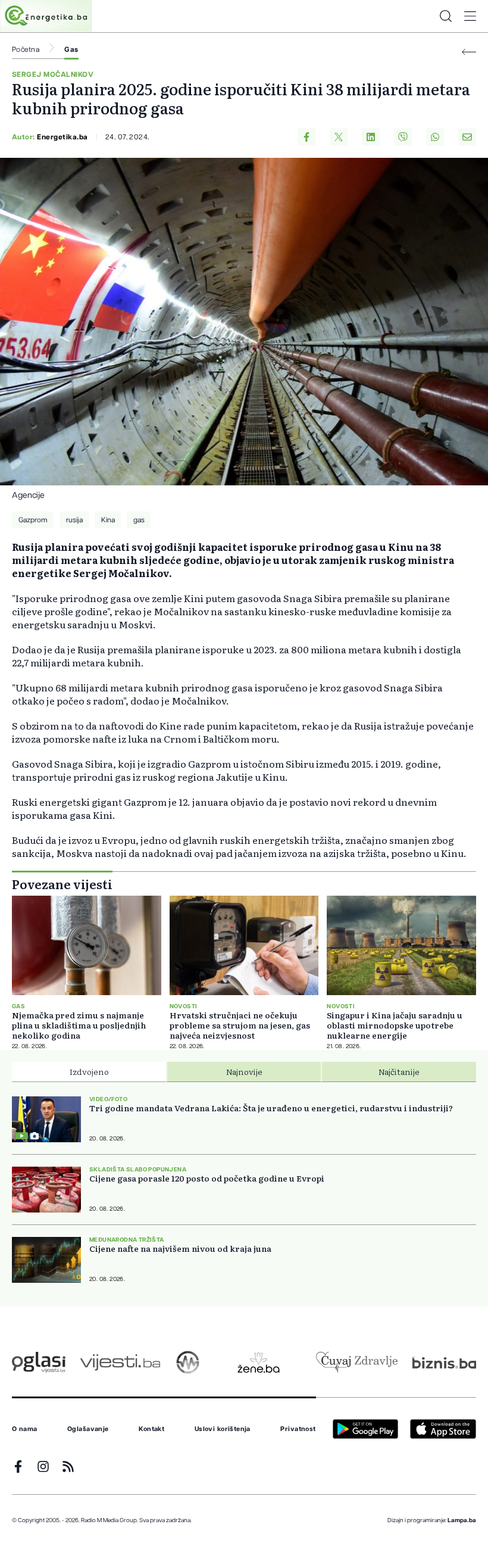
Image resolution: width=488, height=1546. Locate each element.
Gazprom (33, 519)
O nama (24, 1429)
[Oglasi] (38, 1362)
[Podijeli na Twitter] (339, 137)
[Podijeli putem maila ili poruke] (467, 137)
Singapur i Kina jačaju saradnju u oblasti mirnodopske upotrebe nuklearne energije (394, 1025)
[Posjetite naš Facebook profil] (18, 1466)
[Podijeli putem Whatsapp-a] (435, 137)
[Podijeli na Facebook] (306, 137)
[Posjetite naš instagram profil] (43, 1466)
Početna (25, 49)
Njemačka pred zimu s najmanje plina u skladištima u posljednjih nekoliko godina (79, 1025)
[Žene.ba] (258, 1362)
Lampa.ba (462, 1520)
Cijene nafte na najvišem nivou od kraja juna (180, 1248)
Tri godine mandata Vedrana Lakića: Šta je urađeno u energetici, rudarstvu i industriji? (271, 1108)
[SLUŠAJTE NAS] (187, 1362)
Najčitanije (399, 1071)
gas (139, 519)
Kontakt (151, 1429)
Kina (108, 519)
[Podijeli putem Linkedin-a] (371, 137)
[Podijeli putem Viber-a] (403, 137)
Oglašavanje (88, 1429)
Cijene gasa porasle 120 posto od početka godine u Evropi (206, 1178)
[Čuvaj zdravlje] (357, 1362)
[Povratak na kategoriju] (469, 52)
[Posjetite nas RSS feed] (68, 1466)
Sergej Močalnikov (52, 74)
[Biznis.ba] (444, 1363)
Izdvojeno (89, 1071)
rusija (74, 519)
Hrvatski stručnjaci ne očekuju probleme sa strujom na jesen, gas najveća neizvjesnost (240, 1025)
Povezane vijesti (62, 884)
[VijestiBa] (120, 1362)
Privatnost (297, 1429)
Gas (71, 49)
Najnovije (244, 1071)
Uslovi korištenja (223, 1429)
